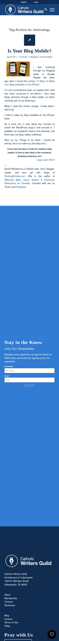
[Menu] (51, 9)
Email (6, 376)
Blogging (34, 57)
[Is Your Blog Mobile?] (29, 40)
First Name (8, 366)
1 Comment (23, 57)
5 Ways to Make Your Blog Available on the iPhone (29, 82)
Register (24, 2)
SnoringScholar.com (14, 176)
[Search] (44, 9)
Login (36, 2)
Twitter (7, 186)
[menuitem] (44, 9)
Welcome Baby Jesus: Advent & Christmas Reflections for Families (29, 181)
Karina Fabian (47, 57)
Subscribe (29, 385)
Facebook (21, 186)
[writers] (24, 9)
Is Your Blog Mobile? (29, 51)
